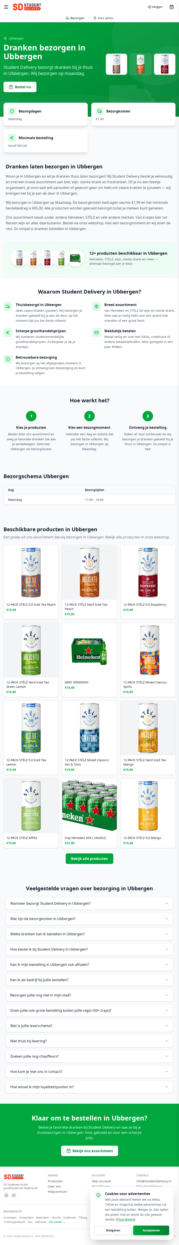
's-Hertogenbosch (14, 1222)
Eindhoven (69, 1217)
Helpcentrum (57, 1192)
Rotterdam (42, 1217)
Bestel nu (23, 87)
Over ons (54, 1186)
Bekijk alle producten (89, 858)
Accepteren (151, 1230)
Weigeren (113, 1230)
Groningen (9, 1217)
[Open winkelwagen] (172, 7)
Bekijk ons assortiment (92, 1150)
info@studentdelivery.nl (153, 1181)
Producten (55, 1181)
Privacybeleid (125, 1219)
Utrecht (56, 1217)
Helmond (40, 1222)
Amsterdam (26, 1217)
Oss (30, 1222)
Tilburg (83, 1217)
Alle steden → (57, 1222)
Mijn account (101, 1181)
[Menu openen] (6, 7)
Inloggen (157, 7)
